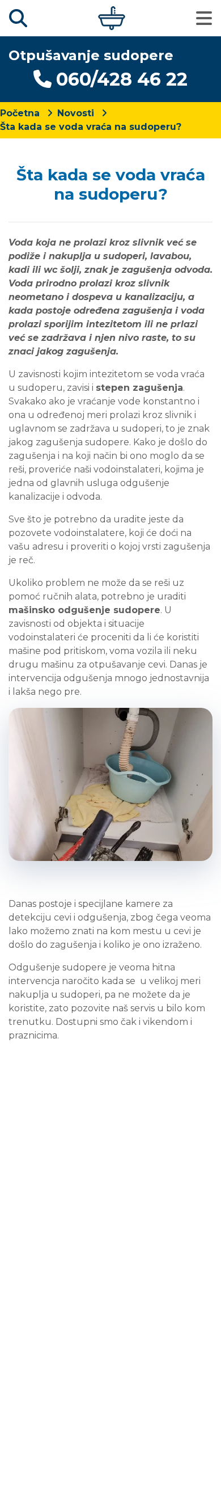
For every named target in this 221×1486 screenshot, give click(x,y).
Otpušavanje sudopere (90, 55)
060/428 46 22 (122, 79)
